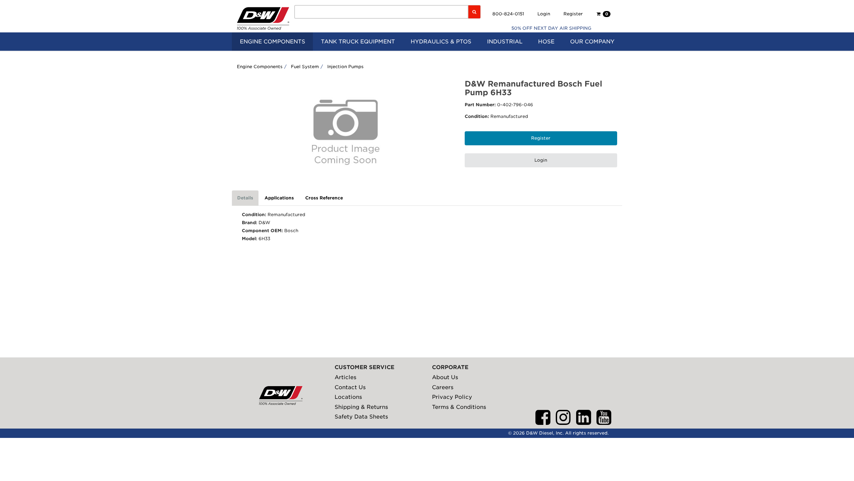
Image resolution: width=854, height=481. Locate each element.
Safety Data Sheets (361, 417)
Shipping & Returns (361, 407)
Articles (345, 377)
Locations (348, 397)
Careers (442, 387)
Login (543, 13)
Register (573, 13)
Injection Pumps (345, 66)
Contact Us (350, 387)
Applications (279, 197)
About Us (445, 377)
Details (245, 197)
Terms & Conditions (459, 407)
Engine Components (260, 66)
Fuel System (305, 66)
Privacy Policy (452, 397)
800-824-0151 (508, 13)
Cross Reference (324, 197)
